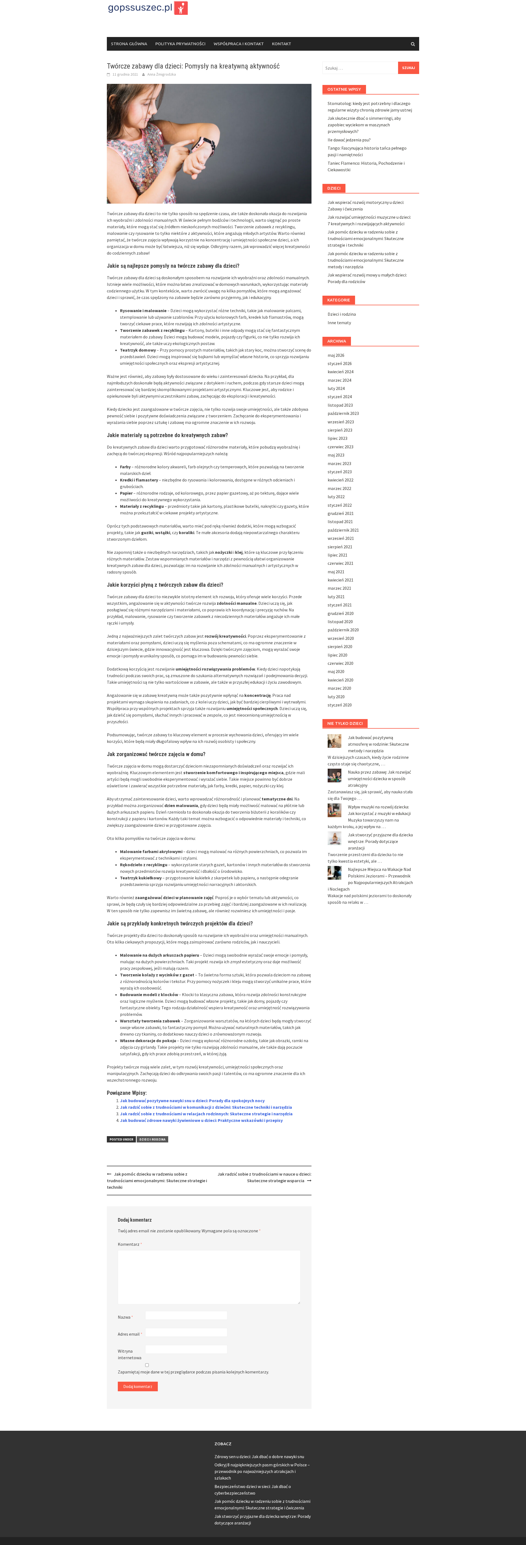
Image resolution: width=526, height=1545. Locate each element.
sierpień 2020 (340, 646)
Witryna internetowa (129, 1354)
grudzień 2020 (341, 613)
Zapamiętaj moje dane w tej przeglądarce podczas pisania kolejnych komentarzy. (193, 1372)
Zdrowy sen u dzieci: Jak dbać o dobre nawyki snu (259, 1456)
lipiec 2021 (337, 555)
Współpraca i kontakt (239, 43)
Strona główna (129, 43)
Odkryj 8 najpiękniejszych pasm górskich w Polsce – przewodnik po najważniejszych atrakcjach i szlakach (262, 1471)
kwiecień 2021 (340, 580)
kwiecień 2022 (340, 480)
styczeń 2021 (340, 605)
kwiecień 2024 (340, 371)
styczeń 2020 (340, 705)
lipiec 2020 (337, 655)
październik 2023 (343, 413)
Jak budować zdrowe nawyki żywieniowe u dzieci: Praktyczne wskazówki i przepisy (201, 1120)
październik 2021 (343, 530)
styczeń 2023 (340, 471)
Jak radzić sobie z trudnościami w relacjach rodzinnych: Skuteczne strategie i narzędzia (206, 1113)
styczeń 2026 (340, 363)
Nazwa (125, 1317)
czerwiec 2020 (340, 663)
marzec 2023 (339, 463)
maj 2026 (336, 355)
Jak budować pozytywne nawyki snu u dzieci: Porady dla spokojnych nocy (192, 1100)
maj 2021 (336, 571)
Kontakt (281, 43)
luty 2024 (336, 388)
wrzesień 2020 (341, 638)
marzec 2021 (339, 588)
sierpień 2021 (340, 546)
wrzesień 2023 (341, 421)
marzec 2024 (339, 380)
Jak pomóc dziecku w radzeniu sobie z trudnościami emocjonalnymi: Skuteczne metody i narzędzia (366, 260)
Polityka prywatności (180, 43)
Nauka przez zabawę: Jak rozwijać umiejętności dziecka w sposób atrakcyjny (379, 778)
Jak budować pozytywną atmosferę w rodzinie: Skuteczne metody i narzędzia (378, 744)
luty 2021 (336, 596)
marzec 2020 (339, 688)
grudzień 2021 (341, 513)
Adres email (130, 1334)
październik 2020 (343, 629)
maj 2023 (336, 455)
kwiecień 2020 (340, 680)
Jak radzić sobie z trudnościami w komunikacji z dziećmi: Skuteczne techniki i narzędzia (206, 1107)
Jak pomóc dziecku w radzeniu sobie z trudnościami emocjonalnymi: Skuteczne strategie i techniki (157, 1180)
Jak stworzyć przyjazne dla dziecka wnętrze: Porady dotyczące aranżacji (380, 841)
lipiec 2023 (337, 438)
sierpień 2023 (340, 430)
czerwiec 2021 (340, 563)
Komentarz (130, 1244)
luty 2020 (336, 696)
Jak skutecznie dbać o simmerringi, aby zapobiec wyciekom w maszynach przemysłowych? (364, 124)
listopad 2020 (340, 621)
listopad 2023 (340, 405)
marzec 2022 (339, 488)
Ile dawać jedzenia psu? (349, 139)
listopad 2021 (340, 521)
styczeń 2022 (340, 505)
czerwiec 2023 (340, 446)
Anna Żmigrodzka (161, 74)
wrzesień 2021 (341, 538)
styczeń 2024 (340, 396)
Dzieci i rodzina (152, 1139)
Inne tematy (339, 322)
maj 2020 (336, 671)
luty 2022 (336, 496)
